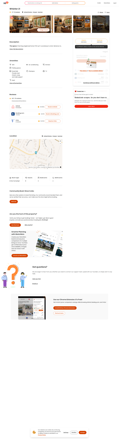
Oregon (35, 12)
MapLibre (30, 167)
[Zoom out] (60, 143)
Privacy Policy (42, 435)
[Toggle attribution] (61, 167)
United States (28, 12)
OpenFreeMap (36, 167)
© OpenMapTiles (44, 167)
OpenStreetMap (55, 167)
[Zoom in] (60, 141)
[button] (99, 3)
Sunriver (40, 12)
